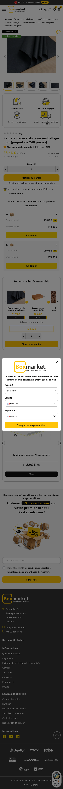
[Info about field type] (12, 385)
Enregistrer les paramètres (31, 425)
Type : (8, 385)
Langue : (9, 397)
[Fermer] (57, 362)
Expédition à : (11, 410)
